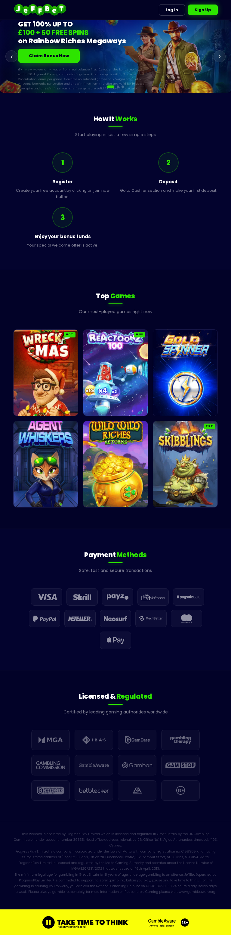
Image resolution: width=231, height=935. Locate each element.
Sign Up (203, 10)
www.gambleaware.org (197, 891)
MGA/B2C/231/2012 (86, 868)
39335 (78, 839)
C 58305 (188, 851)
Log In (172, 10)
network (30, 89)
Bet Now (38, 56)
